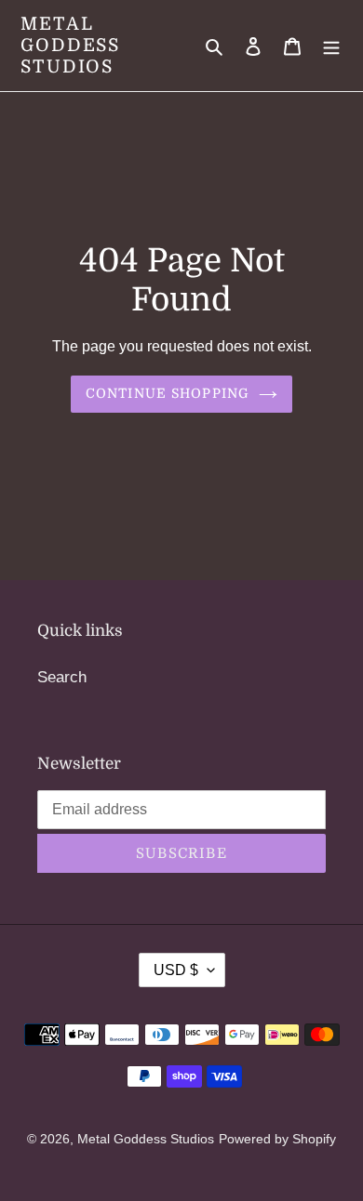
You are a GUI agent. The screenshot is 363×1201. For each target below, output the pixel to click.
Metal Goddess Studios (70, 45)
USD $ (176, 970)
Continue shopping (167, 393)
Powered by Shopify (277, 1138)
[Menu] (331, 45)
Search (62, 677)
